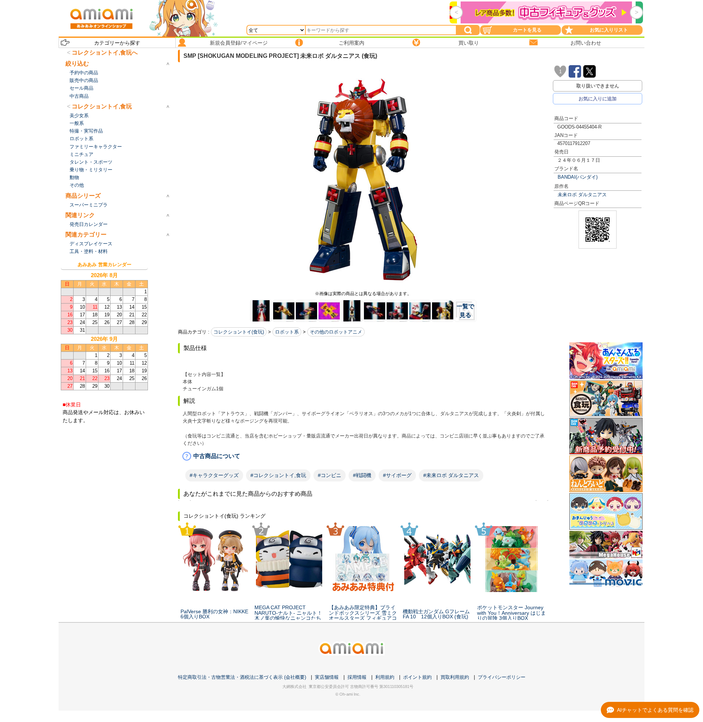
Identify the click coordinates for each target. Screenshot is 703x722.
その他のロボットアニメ (336, 332)
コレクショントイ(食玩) (238, 332)
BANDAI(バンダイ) (578, 177)
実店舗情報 (327, 677)
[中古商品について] (363, 456)
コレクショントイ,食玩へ (105, 52)
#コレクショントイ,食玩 (278, 475)
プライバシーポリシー (501, 677)
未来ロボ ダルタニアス (582, 194)
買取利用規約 (454, 677)
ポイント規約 (417, 677)
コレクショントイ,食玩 (102, 106)
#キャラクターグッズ (214, 475)
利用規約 (384, 677)
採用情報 (357, 677)
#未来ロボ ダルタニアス (451, 475)
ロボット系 (287, 332)
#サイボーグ (397, 475)
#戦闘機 (362, 475)
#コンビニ (329, 475)
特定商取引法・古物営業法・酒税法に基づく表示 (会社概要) (242, 677)
